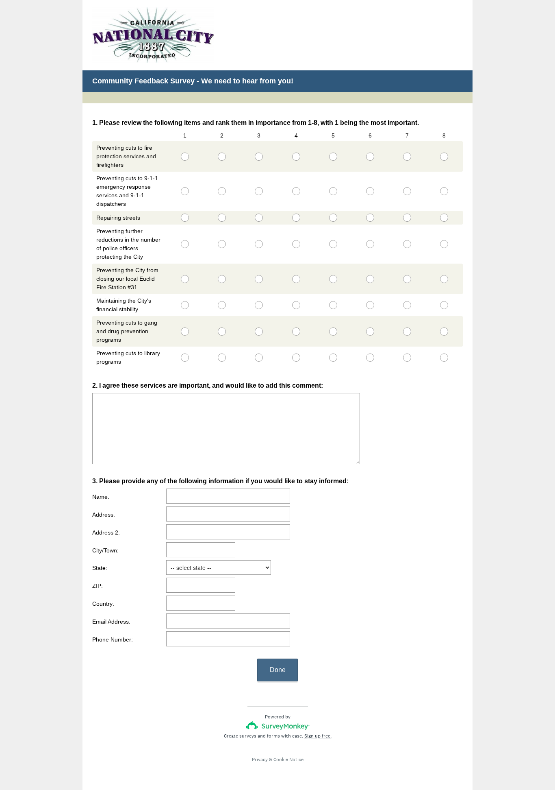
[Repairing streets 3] (259, 217)
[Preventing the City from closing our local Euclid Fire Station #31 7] (407, 279)
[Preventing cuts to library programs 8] (444, 357)
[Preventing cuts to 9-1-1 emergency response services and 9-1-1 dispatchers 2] (222, 191)
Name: (100, 496)
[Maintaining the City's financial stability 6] (370, 305)
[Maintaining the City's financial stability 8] (444, 305)
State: (99, 568)
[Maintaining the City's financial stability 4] (296, 305)
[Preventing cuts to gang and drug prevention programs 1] (184, 331)
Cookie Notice (288, 759)
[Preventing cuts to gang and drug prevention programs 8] (444, 331)
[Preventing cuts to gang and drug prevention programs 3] (259, 331)
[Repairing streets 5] (333, 217)
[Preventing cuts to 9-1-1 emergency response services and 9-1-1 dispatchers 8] (444, 191)
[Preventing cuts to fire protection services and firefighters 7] (407, 156)
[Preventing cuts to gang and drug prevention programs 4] (296, 331)
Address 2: (106, 532)
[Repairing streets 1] (184, 217)
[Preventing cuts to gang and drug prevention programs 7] (407, 331)
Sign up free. (318, 736)
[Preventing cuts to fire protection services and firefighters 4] (296, 156)
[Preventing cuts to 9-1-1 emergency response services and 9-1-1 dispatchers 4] (296, 191)
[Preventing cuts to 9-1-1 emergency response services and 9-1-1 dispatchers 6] (370, 191)
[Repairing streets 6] (370, 217)
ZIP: (97, 586)
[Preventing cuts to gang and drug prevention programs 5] (333, 331)
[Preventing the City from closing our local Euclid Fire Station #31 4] (296, 279)
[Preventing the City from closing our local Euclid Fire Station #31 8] (444, 279)
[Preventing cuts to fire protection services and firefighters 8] (444, 156)
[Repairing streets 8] (444, 217)
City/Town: (105, 550)
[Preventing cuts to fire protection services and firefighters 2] (222, 156)
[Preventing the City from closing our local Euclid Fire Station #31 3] (259, 279)
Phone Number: (112, 639)
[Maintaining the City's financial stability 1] (184, 305)
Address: (103, 514)
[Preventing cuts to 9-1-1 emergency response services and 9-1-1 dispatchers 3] (259, 191)
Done (278, 669)
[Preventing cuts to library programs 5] (333, 357)
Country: (103, 603)
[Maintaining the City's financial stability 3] (259, 305)
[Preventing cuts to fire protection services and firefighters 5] (333, 156)
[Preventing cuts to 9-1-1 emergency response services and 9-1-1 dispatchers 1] (184, 191)
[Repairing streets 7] (407, 217)
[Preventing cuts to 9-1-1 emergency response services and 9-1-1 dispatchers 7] (407, 191)
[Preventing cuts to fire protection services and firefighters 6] (370, 156)
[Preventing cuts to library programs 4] (296, 357)
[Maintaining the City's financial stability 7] (407, 305)
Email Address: (111, 621)
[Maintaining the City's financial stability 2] (222, 305)
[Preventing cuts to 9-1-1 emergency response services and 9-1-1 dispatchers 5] (333, 191)
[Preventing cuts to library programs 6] (370, 357)
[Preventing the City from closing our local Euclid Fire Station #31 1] (184, 279)
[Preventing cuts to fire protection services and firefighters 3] (259, 156)
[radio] (169, 155)
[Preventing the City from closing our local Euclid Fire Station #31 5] (333, 279)
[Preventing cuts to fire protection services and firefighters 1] (184, 156)
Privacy (260, 759)
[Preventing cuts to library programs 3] (259, 357)
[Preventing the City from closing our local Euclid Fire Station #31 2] (222, 279)
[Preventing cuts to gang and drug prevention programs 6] (370, 331)
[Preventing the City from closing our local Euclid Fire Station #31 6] (370, 279)
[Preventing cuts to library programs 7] (407, 357)
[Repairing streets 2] (222, 217)
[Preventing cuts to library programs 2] (222, 357)
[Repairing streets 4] (296, 217)
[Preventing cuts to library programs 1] (184, 357)
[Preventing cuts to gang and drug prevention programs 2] (222, 331)
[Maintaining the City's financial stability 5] (333, 305)
